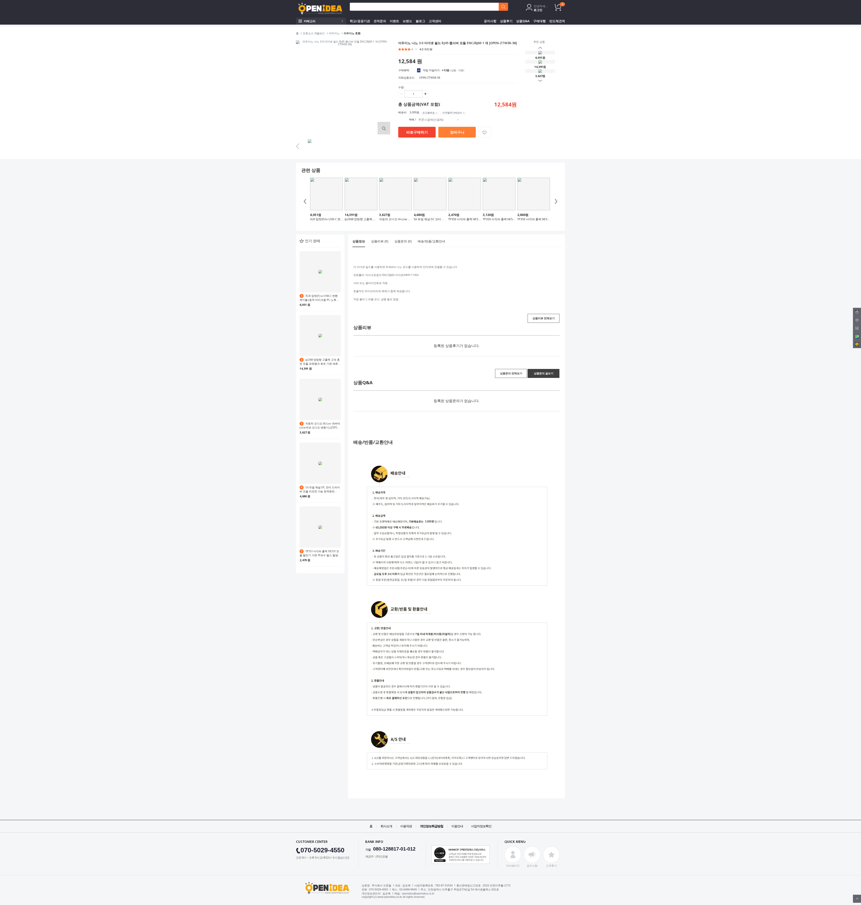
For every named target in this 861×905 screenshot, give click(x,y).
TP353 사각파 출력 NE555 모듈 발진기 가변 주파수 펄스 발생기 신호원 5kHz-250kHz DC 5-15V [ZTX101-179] (464, 219)
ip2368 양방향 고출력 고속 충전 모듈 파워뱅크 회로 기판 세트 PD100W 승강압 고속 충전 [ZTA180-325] (361, 219)
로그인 (538, 10)
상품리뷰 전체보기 (544, 318)
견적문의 (380, 21)
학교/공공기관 (360, 21)
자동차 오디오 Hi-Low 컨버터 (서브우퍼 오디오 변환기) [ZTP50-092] (395, 219)
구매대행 (539, 21)
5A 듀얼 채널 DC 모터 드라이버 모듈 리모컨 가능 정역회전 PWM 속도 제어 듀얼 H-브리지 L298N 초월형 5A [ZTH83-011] (430, 219)
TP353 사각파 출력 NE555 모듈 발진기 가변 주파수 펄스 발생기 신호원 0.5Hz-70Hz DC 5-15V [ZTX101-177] (533, 219)
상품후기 (506, 21)
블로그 (420, 21)
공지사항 (490, 21)
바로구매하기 (417, 132)
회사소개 (386, 826)
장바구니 (457, 132)
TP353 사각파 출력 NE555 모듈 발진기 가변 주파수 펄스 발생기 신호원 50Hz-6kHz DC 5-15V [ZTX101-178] (499, 219)
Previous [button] (534, 64)
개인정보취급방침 (431, 826)
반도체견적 (557, 21)
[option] (310, 147)
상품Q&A (523, 21)
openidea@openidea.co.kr (418, 893)
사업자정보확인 (481, 826)
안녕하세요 (541, 6)
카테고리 (309, 21)
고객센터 (435, 21)
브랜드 (407, 21)
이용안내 (457, 826)
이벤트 (394, 21)
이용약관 (406, 826)
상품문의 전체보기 (511, 373)
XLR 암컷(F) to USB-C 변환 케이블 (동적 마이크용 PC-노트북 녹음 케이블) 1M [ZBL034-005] (326, 219)
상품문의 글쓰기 (543, 373)
